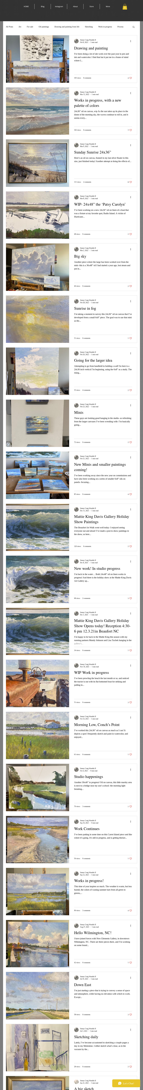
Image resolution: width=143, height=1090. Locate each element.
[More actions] (131, 41)
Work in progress (105, 27)
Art (20, 27)
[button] (124, 7)
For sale (30, 27)
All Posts (9, 27)
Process (120, 27)
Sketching (89, 27)
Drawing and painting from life (66, 27)
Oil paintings (44, 27)
